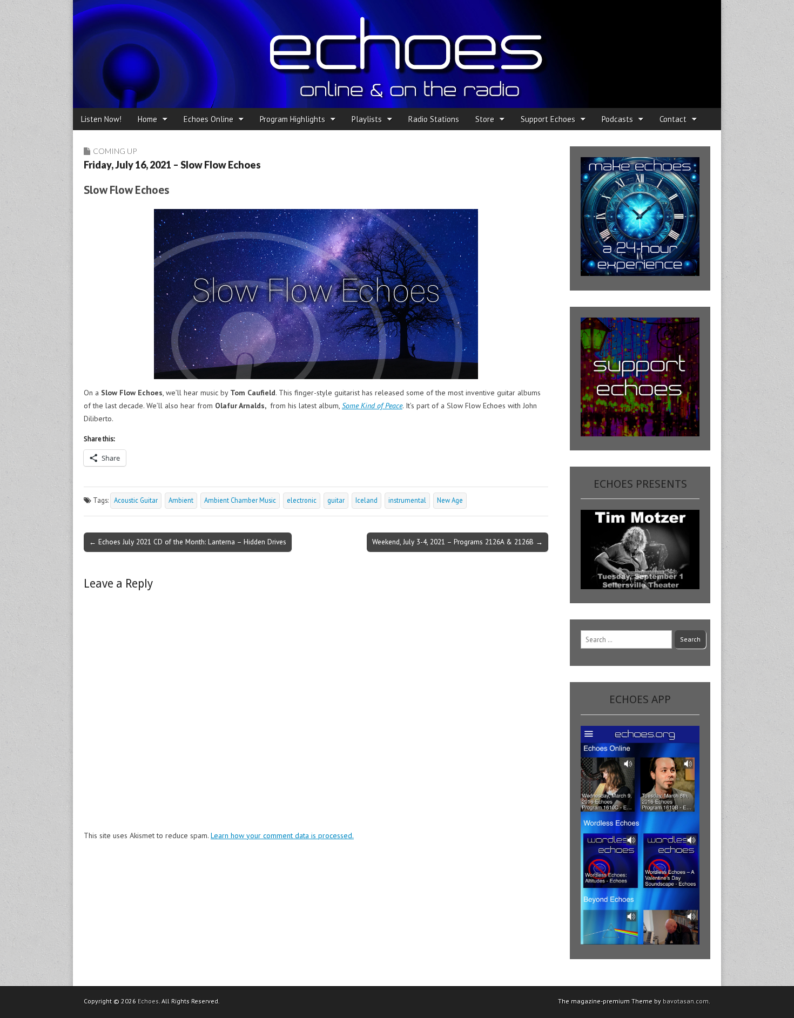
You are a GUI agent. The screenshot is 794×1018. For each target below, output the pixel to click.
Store (484, 119)
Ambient (181, 500)
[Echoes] (397, 54)
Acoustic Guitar (136, 500)
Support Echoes (548, 119)
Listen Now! (101, 119)
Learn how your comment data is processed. (282, 835)
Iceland (366, 500)
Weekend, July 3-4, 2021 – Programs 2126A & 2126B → (457, 542)
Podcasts (617, 119)
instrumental (407, 500)
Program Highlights (292, 119)
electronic (302, 500)
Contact (673, 119)
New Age (450, 500)
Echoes (148, 1001)
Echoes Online (208, 119)
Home (147, 119)
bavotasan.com (686, 1001)
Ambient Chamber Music (240, 500)
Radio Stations (433, 119)
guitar (336, 500)
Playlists (367, 119)
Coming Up (115, 151)
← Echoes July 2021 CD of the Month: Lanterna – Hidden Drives (187, 542)
